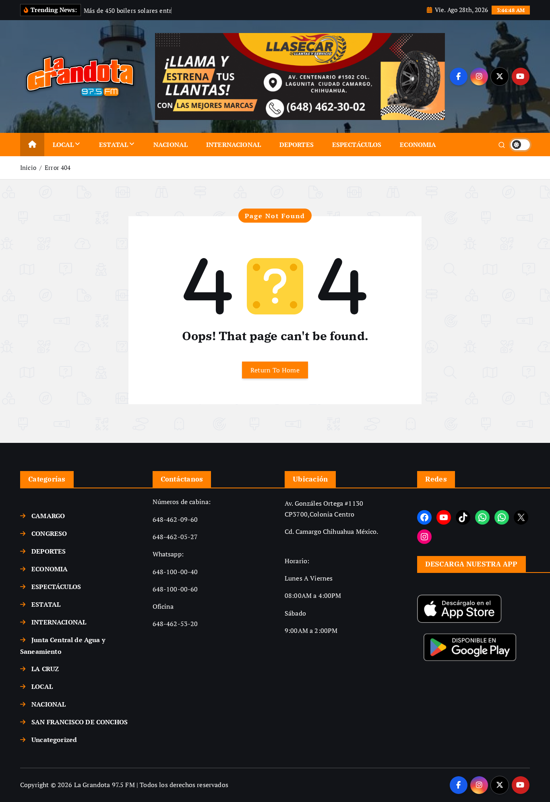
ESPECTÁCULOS (357, 144)
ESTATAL (113, 144)
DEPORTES (296, 144)
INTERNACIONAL (233, 144)
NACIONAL (170, 144)
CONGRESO (49, 533)
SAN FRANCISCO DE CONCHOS (79, 721)
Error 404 (57, 167)
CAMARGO (48, 515)
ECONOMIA (418, 144)
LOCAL (63, 144)
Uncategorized (54, 739)
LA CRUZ (45, 668)
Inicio (28, 167)
